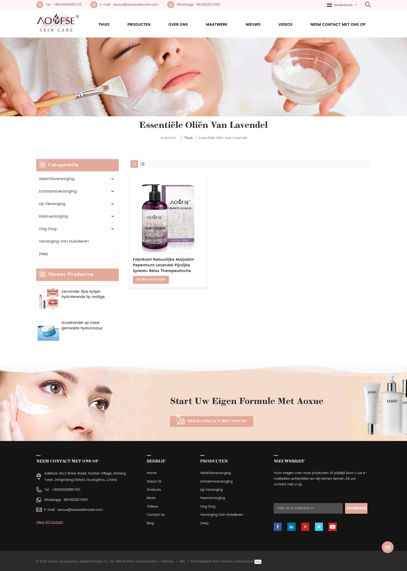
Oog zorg (48, 229)
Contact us (156, 514)
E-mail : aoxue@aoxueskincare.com (129, 4)
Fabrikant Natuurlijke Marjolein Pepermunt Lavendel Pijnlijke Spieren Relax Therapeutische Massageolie (163, 265)
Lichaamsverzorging (58, 191)
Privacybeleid (201, 561)
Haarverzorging (53, 216)
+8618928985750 (66, 489)
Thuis (104, 24)
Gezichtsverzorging (56, 179)
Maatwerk (217, 24)
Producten (139, 24)
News (151, 498)
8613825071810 (76, 500)
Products (154, 489)
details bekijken (150, 279)
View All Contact (49, 522)
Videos (285, 24)
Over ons (178, 24)
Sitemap (167, 561)
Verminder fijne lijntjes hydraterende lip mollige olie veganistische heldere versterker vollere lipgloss (84, 294)
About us (154, 481)
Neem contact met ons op (338, 24)
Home (152, 473)
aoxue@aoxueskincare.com (80, 509)
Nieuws (253, 24)
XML (182, 561)
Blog (150, 523)
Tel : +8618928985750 (64, 4)
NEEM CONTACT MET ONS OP (217, 421)
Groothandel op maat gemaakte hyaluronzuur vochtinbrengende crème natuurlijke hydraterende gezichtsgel (83, 325)
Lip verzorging (52, 204)
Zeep (43, 254)
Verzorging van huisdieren (64, 241)
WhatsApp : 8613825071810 (198, 4)
